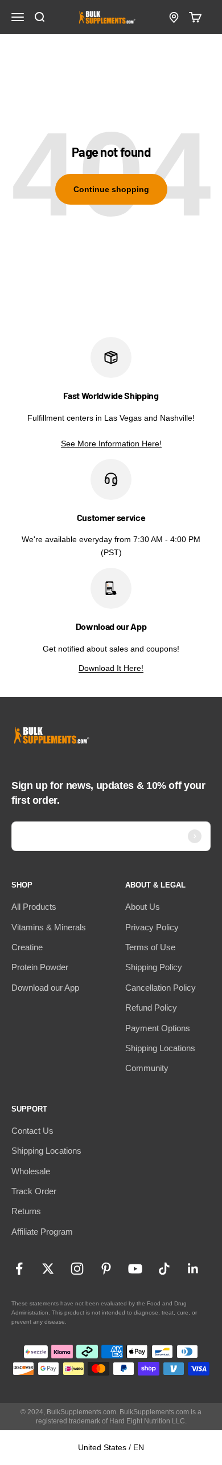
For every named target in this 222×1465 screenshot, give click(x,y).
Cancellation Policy (160, 987)
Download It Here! (111, 668)
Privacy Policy (152, 927)
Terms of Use (150, 947)
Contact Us (32, 1131)
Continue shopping (111, 189)
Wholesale (30, 1171)
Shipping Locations (160, 1048)
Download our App (45, 987)
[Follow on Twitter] (48, 1268)
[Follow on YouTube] (135, 1268)
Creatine (27, 947)
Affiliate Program (42, 1231)
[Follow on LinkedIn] (193, 1268)
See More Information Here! (111, 443)
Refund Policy (151, 1007)
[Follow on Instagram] (77, 1268)
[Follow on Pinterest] (106, 1268)
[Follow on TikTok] (164, 1268)
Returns (26, 1211)
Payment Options (157, 1028)
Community (146, 1068)
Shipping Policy (153, 967)
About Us (142, 906)
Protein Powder (39, 967)
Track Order (33, 1191)
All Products (33, 906)
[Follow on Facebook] (19, 1268)
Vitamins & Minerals (48, 927)
